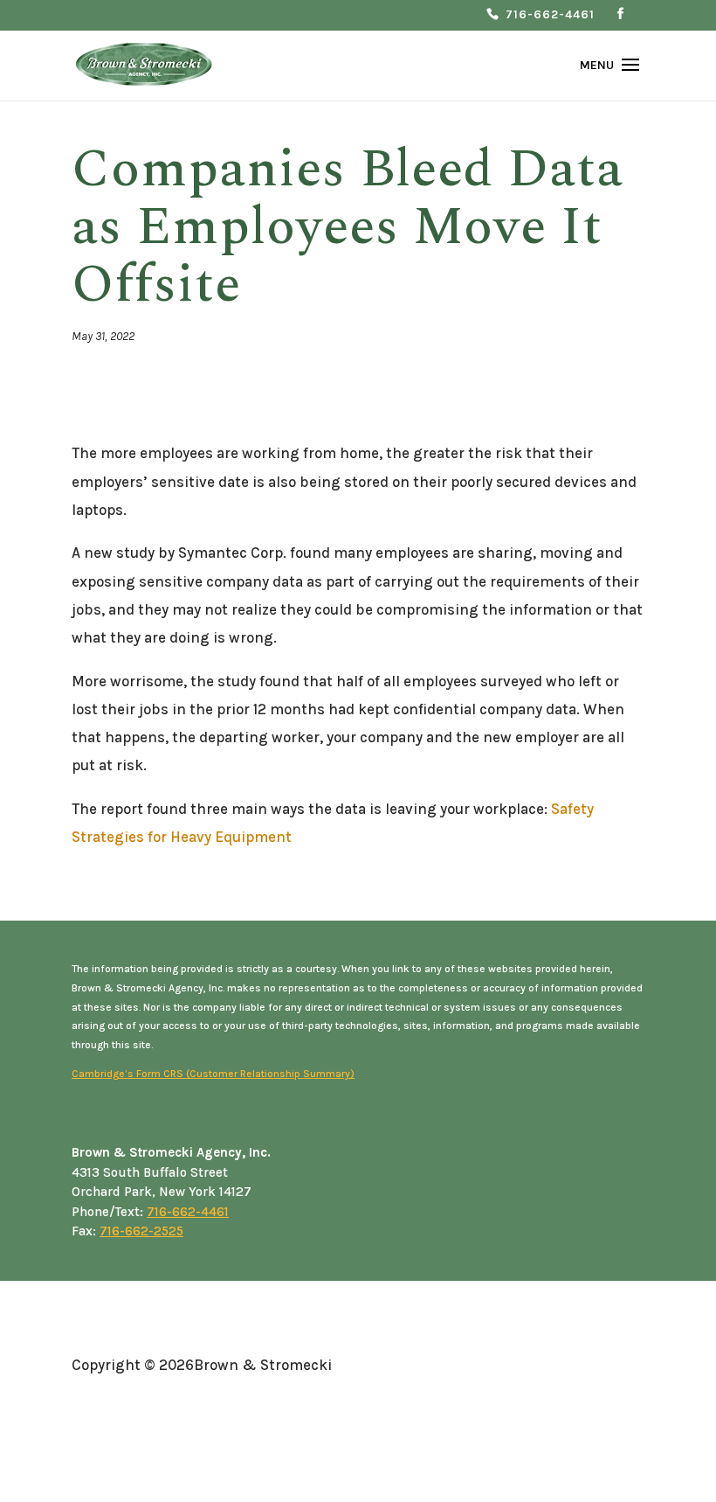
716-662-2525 (141, 1231)
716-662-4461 (550, 15)
